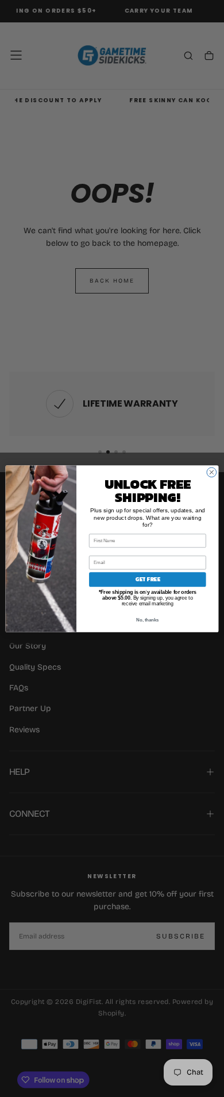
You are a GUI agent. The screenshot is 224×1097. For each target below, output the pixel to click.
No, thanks (147, 619)
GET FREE (147, 579)
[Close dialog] (212, 472)
